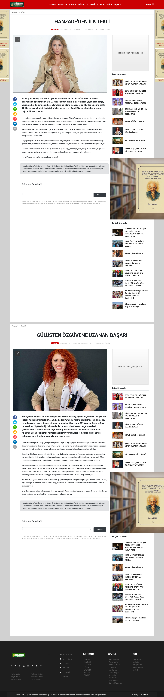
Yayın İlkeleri (15, 677)
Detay (135, 695)
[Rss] (33, 666)
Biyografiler (137, 665)
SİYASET (100, 4)
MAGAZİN (62, 4)
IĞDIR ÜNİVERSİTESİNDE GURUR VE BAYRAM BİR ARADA (134, 243)
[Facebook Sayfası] (12, 666)
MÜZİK (23, 12)
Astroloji (136, 670)
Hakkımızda (15, 674)
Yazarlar (65, 663)
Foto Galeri (67, 654)
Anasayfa (15, 12)
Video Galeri (67, 659)
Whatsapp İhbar (37, 677)
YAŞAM (23, 326)
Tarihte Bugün (114, 673)
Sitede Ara (137, 659)
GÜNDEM (72, 4)
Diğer (117, 4)
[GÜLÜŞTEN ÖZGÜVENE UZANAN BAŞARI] (60, 380)
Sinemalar (112, 675)
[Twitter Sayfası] (16, 666)
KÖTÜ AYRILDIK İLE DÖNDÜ (135, 141)
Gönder (100, 195)
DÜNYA (81, 4)
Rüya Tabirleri (138, 667)
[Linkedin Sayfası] (29, 666)
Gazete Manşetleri (115, 683)
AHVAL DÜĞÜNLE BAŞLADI (135, 121)
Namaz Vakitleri (114, 665)
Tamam (145, 695)
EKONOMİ (90, 4)
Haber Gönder (36, 679)
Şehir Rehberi (113, 680)
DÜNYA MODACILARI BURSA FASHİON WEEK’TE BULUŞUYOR (136, 111)
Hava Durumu (114, 659)
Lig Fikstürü (113, 670)
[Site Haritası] (37, 666)
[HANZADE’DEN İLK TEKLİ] (60, 64)
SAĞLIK (109, 4)
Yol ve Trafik (113, 662)
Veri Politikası (16, 679)
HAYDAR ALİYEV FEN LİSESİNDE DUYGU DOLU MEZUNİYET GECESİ (134, 283)
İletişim (65, 677)
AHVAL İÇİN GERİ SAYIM (134, 253)
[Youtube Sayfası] (25, 666)
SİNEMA (52, 4)
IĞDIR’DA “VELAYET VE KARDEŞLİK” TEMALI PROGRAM (133, 263)
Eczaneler (112, 667)
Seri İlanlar (112, 678)
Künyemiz (67, 672)
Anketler (136, 662)
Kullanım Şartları (37, 674)
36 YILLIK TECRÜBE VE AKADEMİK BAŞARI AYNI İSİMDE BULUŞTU (134, 273)
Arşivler (66, 668)
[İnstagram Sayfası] (20, 666)
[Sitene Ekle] (41, 666)
